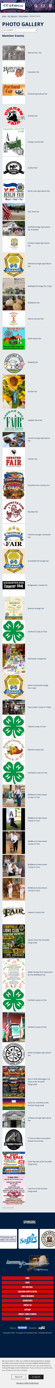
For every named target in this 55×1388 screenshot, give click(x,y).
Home (4, 16)
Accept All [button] (36, 1377)
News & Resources (27, 1296)
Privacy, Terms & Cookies (27, 1314)
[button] (37, 6)
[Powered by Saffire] (41, 1328)
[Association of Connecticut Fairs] (13, 7)
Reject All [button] (18, 1377)
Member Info (27, 1300)
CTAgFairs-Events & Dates (27, 1291)
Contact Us (28, 1305)
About (27, 1282)
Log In (28, 1318)
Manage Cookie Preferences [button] (27, 1383)
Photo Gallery (23, 16)
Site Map (27, 1309)
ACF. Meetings (12, 16)
